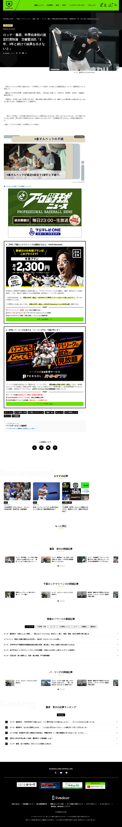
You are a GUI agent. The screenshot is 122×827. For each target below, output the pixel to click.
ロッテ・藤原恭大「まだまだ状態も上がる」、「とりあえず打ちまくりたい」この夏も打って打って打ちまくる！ (49, 727)
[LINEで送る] (23, 53)
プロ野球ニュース (71, 412)
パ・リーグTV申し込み (45, 404)
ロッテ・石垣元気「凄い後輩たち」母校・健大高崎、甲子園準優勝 (27, 655)
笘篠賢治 (16, 416)
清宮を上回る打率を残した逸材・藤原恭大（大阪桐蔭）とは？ (31, 738)
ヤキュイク (92, 5)
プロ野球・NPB (21, 412)
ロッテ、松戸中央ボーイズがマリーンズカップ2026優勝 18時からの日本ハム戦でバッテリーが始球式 (39, 650)
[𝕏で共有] (17, 53)
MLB (57, 5)
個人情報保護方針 (42, 804)
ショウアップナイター (77, 5)
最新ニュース (39, 5)
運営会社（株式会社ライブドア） (61, 806)
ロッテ (8, 416)
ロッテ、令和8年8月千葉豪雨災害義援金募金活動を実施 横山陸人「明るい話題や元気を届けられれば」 (40, 644)
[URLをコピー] (26, 53)
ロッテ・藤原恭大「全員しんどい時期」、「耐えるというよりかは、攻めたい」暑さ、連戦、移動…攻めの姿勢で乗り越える (46, 634)
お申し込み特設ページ (44, 319)
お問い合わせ (16, 804)
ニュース (60, 412)
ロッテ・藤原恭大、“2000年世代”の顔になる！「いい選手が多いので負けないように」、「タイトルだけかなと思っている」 (53, 722)
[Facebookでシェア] (20, 53)
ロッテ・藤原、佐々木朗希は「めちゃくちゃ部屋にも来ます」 (31, 744)
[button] (58, 565)
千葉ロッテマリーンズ (36, 412)
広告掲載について (28, 804)
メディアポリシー (91, 804)
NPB (64, 5)
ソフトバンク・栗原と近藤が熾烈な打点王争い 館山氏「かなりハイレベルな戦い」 (33, 639)
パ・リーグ (9, 412)
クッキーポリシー (105, 804)
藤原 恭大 (50, 412)
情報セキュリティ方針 (57, 804)
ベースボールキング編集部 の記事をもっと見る (20, 428)
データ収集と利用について (75, 804)
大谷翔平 (50, 5)
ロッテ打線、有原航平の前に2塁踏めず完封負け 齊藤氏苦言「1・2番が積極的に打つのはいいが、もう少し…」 (48, 733)
